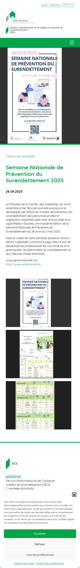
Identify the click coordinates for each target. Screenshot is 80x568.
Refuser (40, 544)
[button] (74, 494)
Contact (55, 5)
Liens (44, 5)
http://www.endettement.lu (23, 264)
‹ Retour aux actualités (20, 156)
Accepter (40, 533)
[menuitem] (68, 4)
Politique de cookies (24, 563)
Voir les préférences (40, 555)
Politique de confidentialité (50, 563)
